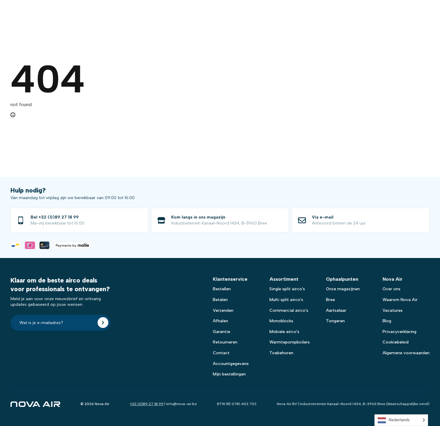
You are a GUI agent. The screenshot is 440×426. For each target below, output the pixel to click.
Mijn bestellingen (229, 374)
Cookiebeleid (396, 342)
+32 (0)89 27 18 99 (146, 404)
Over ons (391, 288)
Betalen (220, 299)
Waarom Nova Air (400, 299)
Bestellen (222, 288)
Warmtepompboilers (289, 342)
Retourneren (225, 342)
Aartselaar (336, 310)
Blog (387, 320)
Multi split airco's (286, 299)
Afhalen (220, 320)
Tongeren (335, 320)
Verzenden (223, 310)
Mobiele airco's (284, 331)
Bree (330, 299)
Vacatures (393, 310)
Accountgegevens (231, 363)
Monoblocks (281, 320)
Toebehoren (281, 352)
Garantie (221, 331)
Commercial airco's (288, 310)
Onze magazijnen (343, 288)
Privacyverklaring (399, 331)
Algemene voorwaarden (406, 352)
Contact (221, 352)
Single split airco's (287, 288)
